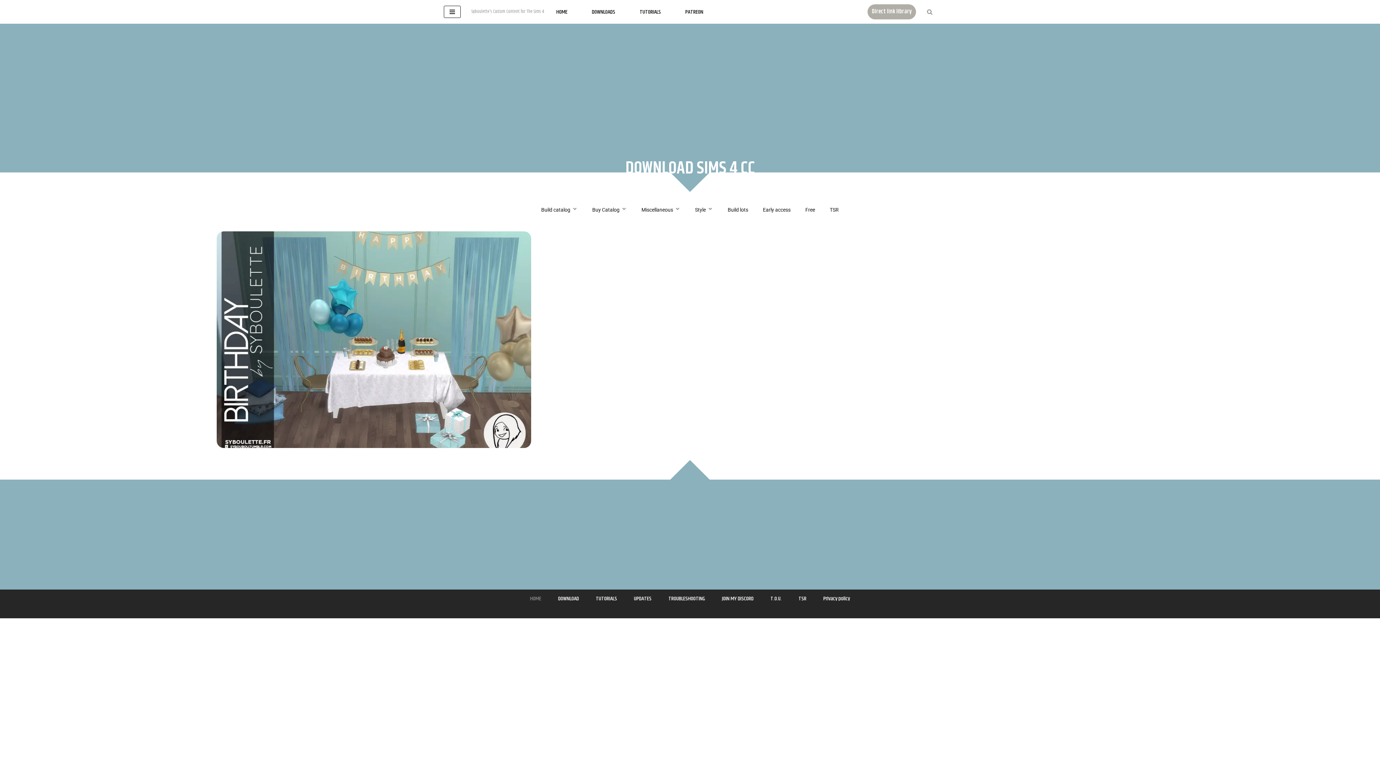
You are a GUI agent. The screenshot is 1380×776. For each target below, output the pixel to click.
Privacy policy (836, 598)
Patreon (694, 12)
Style (700, 210)
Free (810, 210)
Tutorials (650, 12)
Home (561, 12)
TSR (834, 210)
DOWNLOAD (568, 598)
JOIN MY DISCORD (738, 598)
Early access (777, 210)
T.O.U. (776, 598)
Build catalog (555, 210)
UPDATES (643, 598)
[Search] (930, 12)
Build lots (738, 210)
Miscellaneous (657, 210)
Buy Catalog (606, 210)
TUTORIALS (606, 598)
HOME (535, 598)
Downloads (603, 12)
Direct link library (892, 11)
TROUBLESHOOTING (686, 598)
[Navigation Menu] (452, 12)
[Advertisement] (690, 84)
